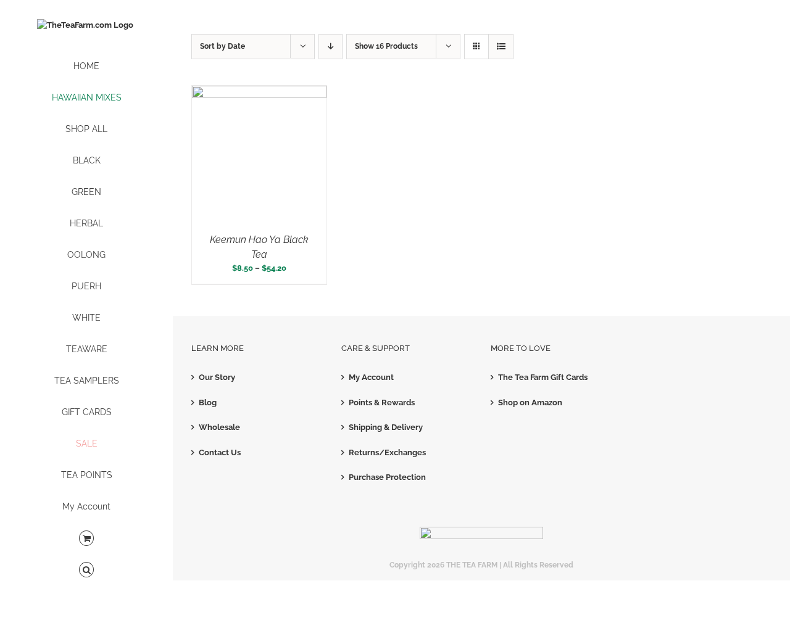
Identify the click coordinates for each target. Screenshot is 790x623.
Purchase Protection (387, 477)
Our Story (217, 377)
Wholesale (219, 427)
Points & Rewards (382, 402)
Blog (208, 402)
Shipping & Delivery (386, 427)
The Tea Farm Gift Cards (543, 377)
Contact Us (220, 452)
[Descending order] (330, 46)
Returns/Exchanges (387, 452)
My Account (371, 377)
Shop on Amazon (530, 402)
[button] (86, 570)
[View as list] (501, 47)
